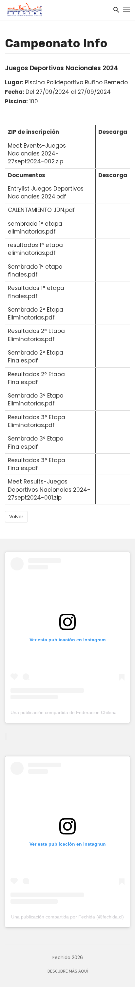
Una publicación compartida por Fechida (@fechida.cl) (67, 916)
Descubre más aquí (68, 971)
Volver (16, 516)
